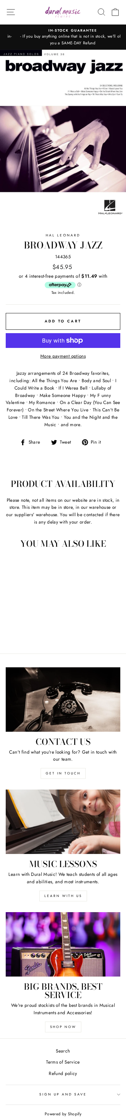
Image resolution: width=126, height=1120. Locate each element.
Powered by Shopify (63, 1114)
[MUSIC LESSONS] (63, 822)
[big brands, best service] (63, 944)
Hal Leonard (63, 235)
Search (63, 1050)
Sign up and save (63, 1094)
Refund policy (63, 1073)
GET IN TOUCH (63, 773)
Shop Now (63, 1026)
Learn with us (63, 895)
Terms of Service (63, 1062)
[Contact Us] (63, 699)
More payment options (63, 356)
